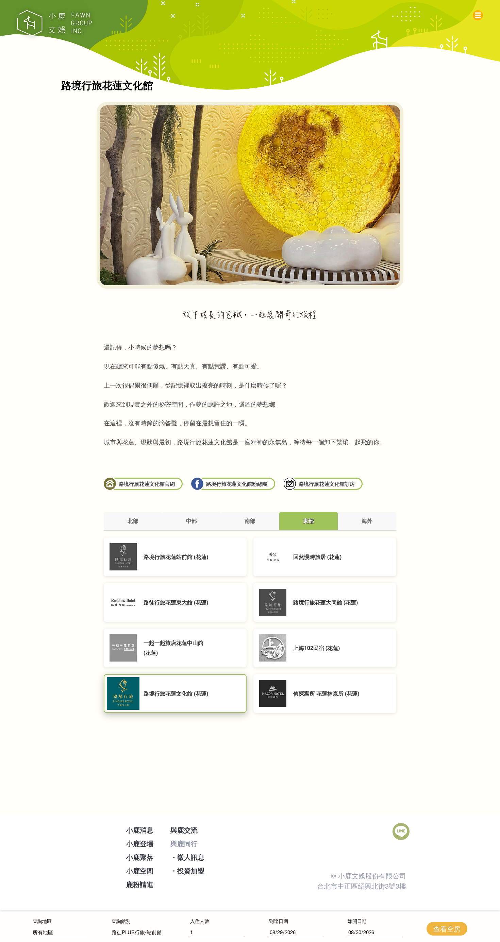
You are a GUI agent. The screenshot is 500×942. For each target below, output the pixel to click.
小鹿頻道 (350, 831)
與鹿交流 (184, 830)
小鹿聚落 (139, 857)
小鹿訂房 (375, 831)
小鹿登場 (139, 843)
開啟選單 (479, 13)
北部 (133, 521)
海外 (367, 521)
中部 (191, 521)
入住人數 (199, 921)
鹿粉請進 (139, 884)
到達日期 (278, 921)
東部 (308, 521)
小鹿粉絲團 (298, 831)
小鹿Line (401, 831)
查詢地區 (42, 921)
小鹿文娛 (54, 23)
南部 (250, 521)
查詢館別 (121, 921)
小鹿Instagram (324, 831)
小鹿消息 (139, 830)
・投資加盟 (187, 870)
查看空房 (447, 929)
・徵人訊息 (187, 857)
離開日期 (357, 921)
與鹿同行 (184, 843)
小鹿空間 (139, 870)
